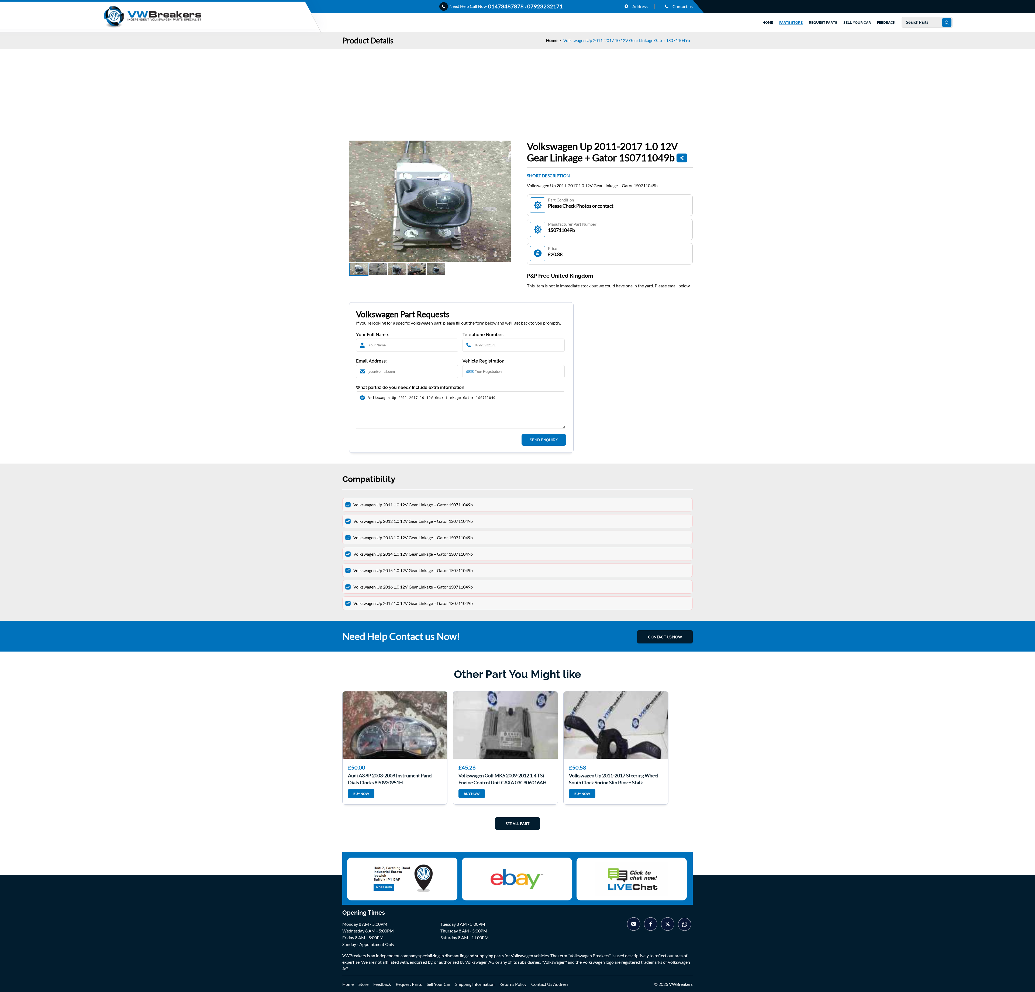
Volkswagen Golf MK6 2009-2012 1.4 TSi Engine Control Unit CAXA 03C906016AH (502, 778)
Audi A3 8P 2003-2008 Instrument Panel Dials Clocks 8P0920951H (390, 778)
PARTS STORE (791, 22)
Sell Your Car (438, 984)
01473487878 (506, 6)
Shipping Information (475, 984)
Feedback (382, 984)
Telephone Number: (483, 334)
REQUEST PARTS (823, 22)
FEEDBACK (886, 22)
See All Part (517, 823)
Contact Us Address (549, 984)
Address (640, 6)
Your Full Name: (372, 334)
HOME (768, 22)
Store (363, 984)
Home (552, 40)
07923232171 (545, 6)
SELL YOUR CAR (857, 22)
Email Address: (371, 361)
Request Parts (409, 984)
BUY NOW (361, 794)
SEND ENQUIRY (544, 440)
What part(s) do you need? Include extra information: (410, 387)
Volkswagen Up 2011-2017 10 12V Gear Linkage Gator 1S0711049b (626, 40)
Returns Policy (512, 984)
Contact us (682, 6)
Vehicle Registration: (484, 361)
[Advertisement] (517, 89)
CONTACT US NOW (665, 637)
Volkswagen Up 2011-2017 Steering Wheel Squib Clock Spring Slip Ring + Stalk (613, 778)
